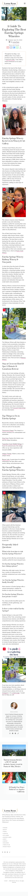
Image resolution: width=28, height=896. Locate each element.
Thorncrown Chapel (8, 430)
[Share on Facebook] (11, 47)
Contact (5, 841)
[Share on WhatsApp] (17, 47)
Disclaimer (6, 842)
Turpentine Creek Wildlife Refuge (12, 444)
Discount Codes (7, 837)
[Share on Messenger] (14, 47)
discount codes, (10, 59)
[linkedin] (9, 852)
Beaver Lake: (6, 459)
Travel (5, 831)
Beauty (5, 829)
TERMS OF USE (6, 844)
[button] (4, 105)
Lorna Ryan (16, 42)
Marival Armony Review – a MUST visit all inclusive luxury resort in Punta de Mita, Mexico (13, 763)
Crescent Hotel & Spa (19, 408)
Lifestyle (5, 833)
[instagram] (2, 852)
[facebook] (7, 852)
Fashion (5, 827)
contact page (16, 693)
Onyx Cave (5, 438)
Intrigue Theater (6, 454)
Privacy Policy (7, 846)
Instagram (5, 693)
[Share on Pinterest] (8, 47)
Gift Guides (6, 835)
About (4, 839)
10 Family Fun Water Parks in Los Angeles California (16, 789)
